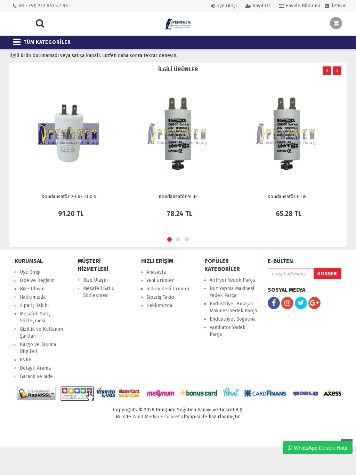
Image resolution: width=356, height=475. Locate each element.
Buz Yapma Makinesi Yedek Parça (232, 291)
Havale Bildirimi (302, 6)
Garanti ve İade (36, 376)
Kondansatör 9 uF (178, 197)
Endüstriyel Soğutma (233, 319)
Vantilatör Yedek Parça (227, 330)
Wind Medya (145, 417)
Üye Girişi (226, 6)
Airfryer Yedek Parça (232, 280)
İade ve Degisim (37, 280)
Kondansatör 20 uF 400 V (69, 197)
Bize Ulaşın (32, 289)
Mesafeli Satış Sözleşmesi (35, 317)
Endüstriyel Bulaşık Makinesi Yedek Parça (233, 307)
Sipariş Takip (160, 297)
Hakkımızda (33, 297)
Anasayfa (156, 272)
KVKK (26, 360)
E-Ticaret (169, 417)
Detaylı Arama (35, 368)
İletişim (338, 6)
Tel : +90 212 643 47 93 (42, 6)
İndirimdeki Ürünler (168, 289)
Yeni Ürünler (160, 280)
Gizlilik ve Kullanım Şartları (41, 332)
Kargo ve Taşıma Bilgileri (38, 347)
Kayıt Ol (260, 6)
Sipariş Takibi (34, 305)
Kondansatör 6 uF (286, 197)
